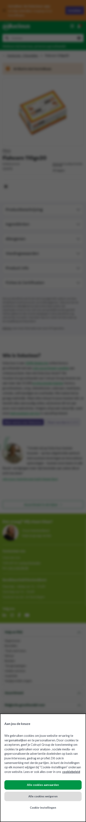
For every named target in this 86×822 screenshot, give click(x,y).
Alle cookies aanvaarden (43, 784)
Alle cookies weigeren (43, 796)
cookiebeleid (71, 772)
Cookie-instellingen (43, 807)
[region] (43, 768)
